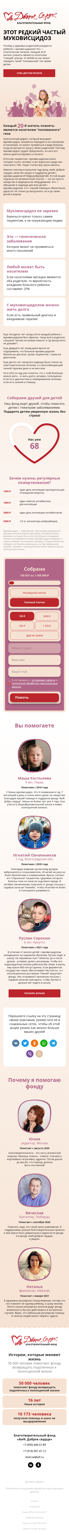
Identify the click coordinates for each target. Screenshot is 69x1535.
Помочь (22, 697)
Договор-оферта (34, 1481)
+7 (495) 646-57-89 (34, 1445)
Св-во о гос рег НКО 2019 (34, 1523)
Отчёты (34, 1501)
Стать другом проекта (29, 73)
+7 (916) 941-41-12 (34, 1451)
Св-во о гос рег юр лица (34, 1528)
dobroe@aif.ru (34, 1457)
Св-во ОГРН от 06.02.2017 (34, 1512)
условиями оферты (43, 680)
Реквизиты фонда (34, 1517)
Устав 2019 (34, 1506)
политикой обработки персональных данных (35, 685)
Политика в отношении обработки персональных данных (34, 1490)
